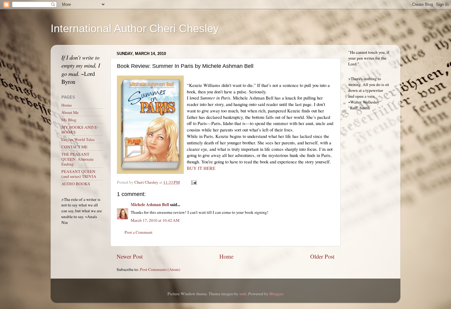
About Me (70, 112)
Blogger (276, 293)
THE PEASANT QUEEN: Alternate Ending (77, 159)
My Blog (68, 120)
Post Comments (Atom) (160, 269)
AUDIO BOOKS (75, 183)
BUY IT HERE (201, 168)
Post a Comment (138, 232)
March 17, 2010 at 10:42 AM (155, 220)
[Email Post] (193, 182)
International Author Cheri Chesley (135, 28)
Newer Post (130, 256)
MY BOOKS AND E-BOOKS (79, 129)
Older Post (322, 256)
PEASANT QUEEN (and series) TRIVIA (78, 174)
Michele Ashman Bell (150, 204)
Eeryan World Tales (77, 139)
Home (226, 256)
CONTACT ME (74, 147)
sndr (242, 293)
